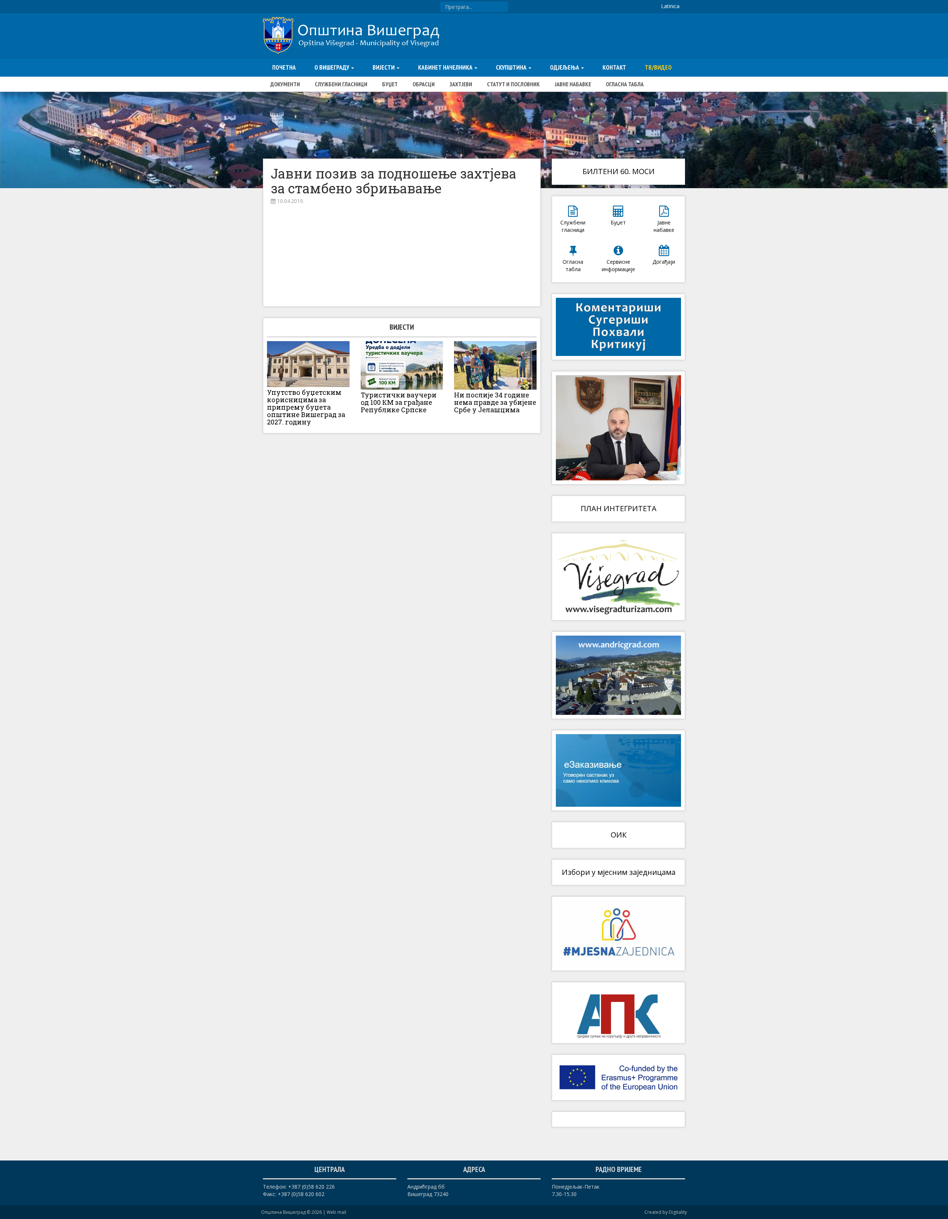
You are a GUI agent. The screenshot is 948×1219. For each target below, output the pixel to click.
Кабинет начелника (446, 67)
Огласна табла (625, 84)
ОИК (619, 835)
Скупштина (512, 67)
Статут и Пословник (513, 84)
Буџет (390, 84)
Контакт (614, 67)
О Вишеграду (332, 67)
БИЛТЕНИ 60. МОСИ (619, 171)
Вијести (384, 67)
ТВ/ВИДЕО (658, 67)
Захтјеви (461, 84)
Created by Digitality (665, 1212)
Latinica (670, 6)
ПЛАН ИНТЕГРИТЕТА (619, 508)
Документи (285, 84)
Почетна (284, 67)
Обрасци (424, 84)
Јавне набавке (573, 84)
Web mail (336, 1212)
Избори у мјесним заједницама (618, 872)
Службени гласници (341, 84)
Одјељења (565, 67)
